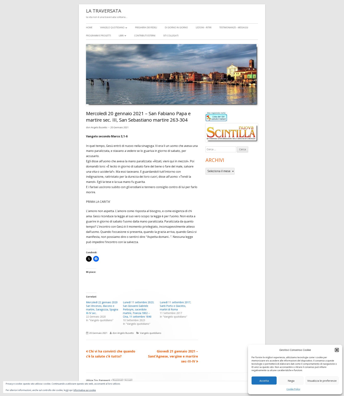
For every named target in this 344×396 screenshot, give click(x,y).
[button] (337, 350)
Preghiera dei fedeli (146, 27)
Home (89, 27)
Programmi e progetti (98, 35)
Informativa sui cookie (84, 390)
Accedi (128, 380)
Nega (291, 380)
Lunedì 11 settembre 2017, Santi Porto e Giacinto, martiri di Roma (175, 306)
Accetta (264, 380)
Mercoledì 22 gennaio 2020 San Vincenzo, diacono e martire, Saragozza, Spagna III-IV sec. (102, 308)
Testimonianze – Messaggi (233, 27)
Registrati (118, 380)
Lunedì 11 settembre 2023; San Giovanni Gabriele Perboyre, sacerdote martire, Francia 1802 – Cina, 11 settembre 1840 (138, 309)
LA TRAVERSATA (103, 11)
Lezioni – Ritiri (203, 27)
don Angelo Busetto (96, 127)
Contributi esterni (144, 35)
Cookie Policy (293, 389)
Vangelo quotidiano (112, 27)
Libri (121, 35)
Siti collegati (170, 35)
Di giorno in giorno (176, 27)
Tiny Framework (102, 380)
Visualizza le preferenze (322, 380)
